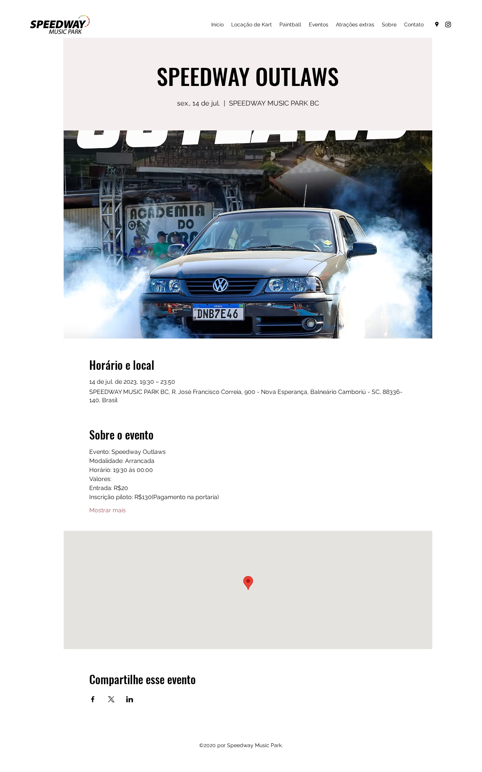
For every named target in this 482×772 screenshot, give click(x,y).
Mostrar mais (107, 510)
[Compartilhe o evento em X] (111, 699)
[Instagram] (448, 24)
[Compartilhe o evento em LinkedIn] (129, 699)
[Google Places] (437, 24)
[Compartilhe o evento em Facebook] (92, 699)
